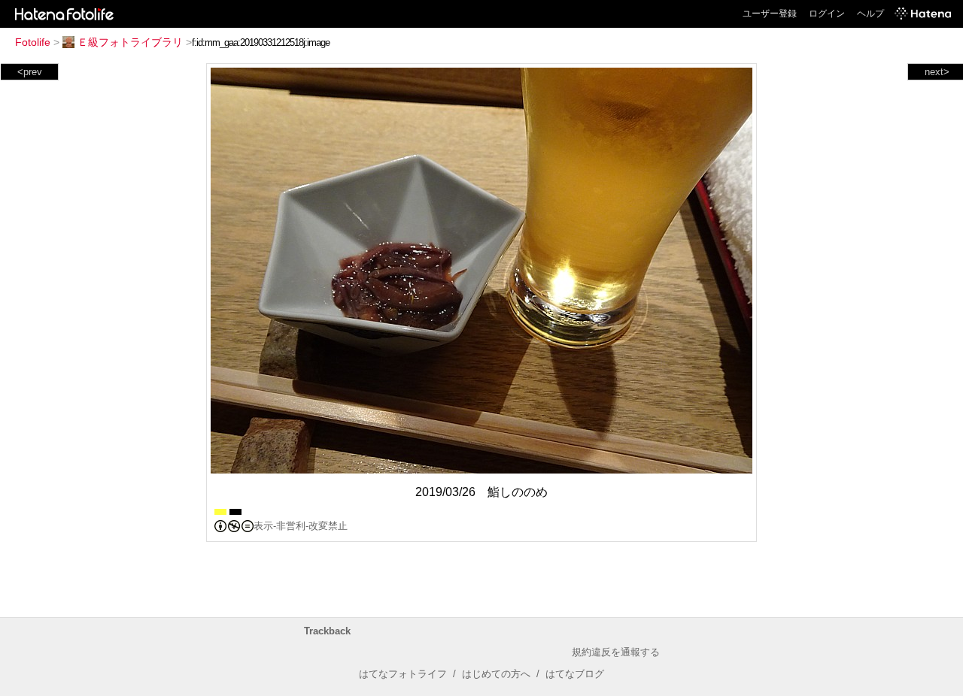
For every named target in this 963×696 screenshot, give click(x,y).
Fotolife (32, 42)
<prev (29, 71)
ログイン (827, 13)
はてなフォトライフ (403, 673)
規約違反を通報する (616, 652)
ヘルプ (870, 13)
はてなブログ (574, 673)
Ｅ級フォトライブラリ (130, 42)
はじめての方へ (496, 673)
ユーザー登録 (770, 13)
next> (937, 71)
